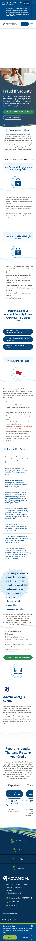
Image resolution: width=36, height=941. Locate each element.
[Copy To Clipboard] (32, 898)
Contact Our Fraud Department (18, 657)
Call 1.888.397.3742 (14, 794)
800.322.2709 (14, 902)
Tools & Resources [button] (11, 920)
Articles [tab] (15, 159)
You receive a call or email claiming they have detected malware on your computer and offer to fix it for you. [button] (16, 484)
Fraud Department (13, 117)
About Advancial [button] (10, 913)
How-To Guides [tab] (24, 159)
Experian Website (14, 802)
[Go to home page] (16, 879)
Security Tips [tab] (7, 159)
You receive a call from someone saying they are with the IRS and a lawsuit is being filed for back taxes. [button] (16, 472)
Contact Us (13, 906)
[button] (32, 926)
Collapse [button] (26, 3)
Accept (10, 937)
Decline (25, 937)
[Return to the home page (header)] (9, 24)
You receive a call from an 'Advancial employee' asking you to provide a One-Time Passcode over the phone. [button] (16, 527)
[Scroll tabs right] (33, 159)
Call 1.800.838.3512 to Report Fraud (19, 111)
